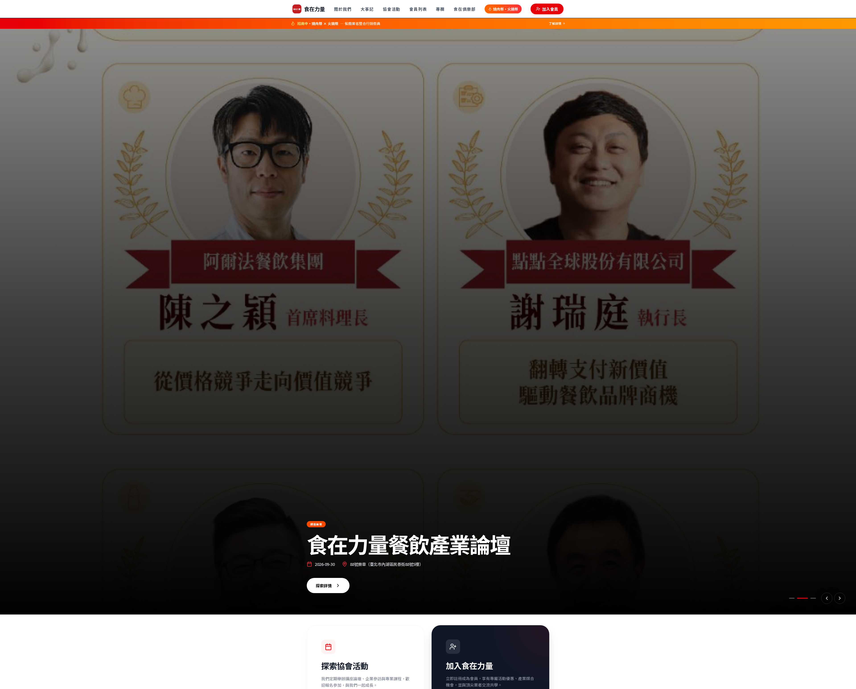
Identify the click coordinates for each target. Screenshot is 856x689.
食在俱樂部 (465, 9)
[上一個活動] (826, 598)
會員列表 (418, 9)
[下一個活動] (839, 598)
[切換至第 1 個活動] (794, 598)
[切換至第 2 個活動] (804, 598)
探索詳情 (318, 608)
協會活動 (391, 9)
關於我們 (343, 9)
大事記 (367, 9)
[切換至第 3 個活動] (813, 598)
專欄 (440, 9)
